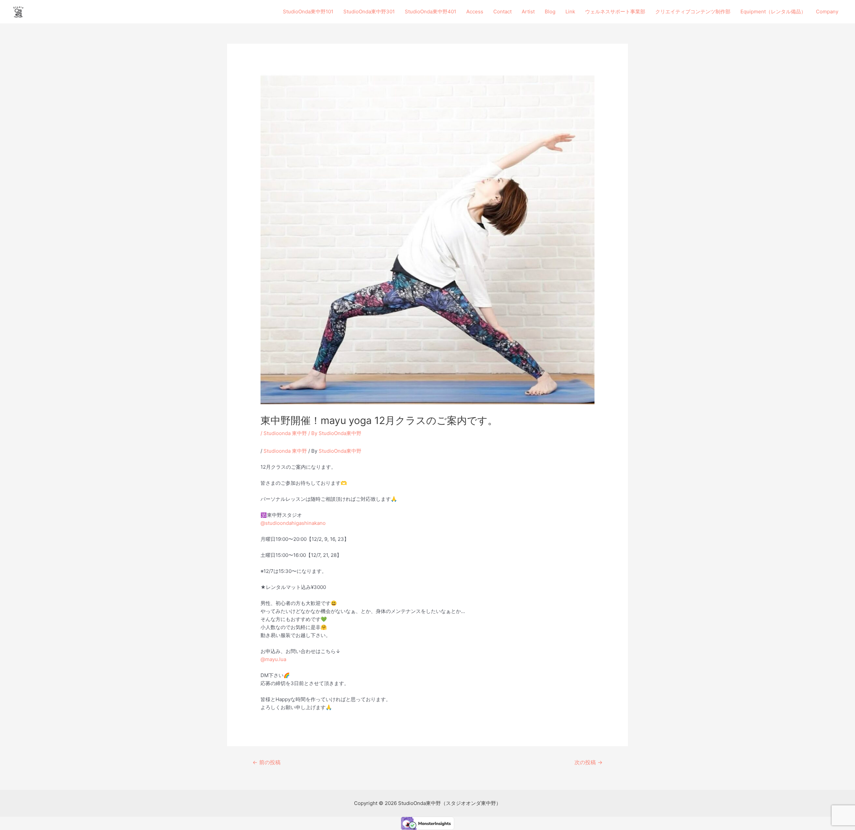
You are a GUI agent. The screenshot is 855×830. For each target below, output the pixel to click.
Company (827, 11)
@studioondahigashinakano (293, 523)
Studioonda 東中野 (285, 433)
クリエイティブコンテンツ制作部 (692, 11)
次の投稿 (588, 762)
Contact (502, 11)
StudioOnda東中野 (340, 451)
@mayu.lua (273, 659)
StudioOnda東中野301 (369, 11)
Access (474, 11)
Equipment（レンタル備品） (773, 11)
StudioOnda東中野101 (308, 11)
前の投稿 (266, 762)
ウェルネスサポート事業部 (615, 11)
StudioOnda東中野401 (430, 11)
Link (570, 11)
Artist (528, 11)
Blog (550, 11)
